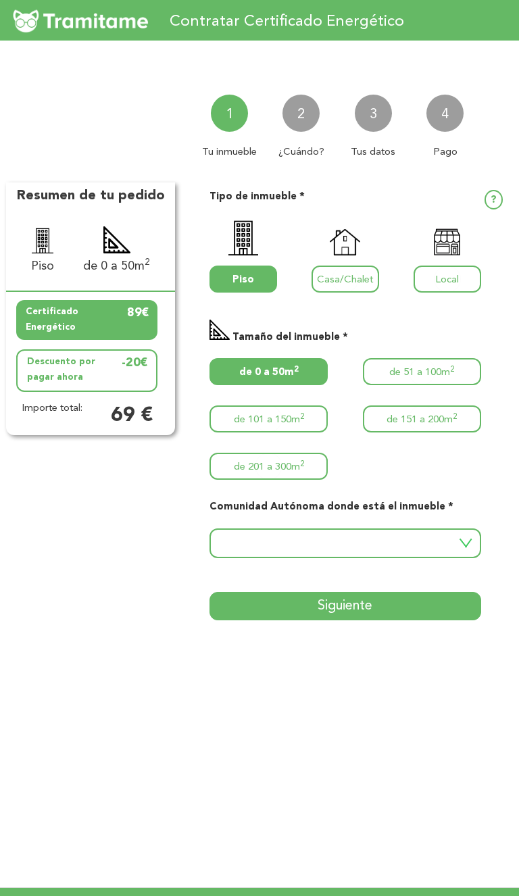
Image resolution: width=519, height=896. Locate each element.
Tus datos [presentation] (373, 152)
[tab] (230, 120)
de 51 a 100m (421, 372)
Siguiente (345, 606)
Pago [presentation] (445, 152)
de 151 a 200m (422, 419)
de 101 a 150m (269, 419)
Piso (243, 280)
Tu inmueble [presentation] (229, 152)
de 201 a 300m (269, 466)
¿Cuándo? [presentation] (301, 152)
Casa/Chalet (345, 280)
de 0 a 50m (269, 372)
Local (447, 280)
